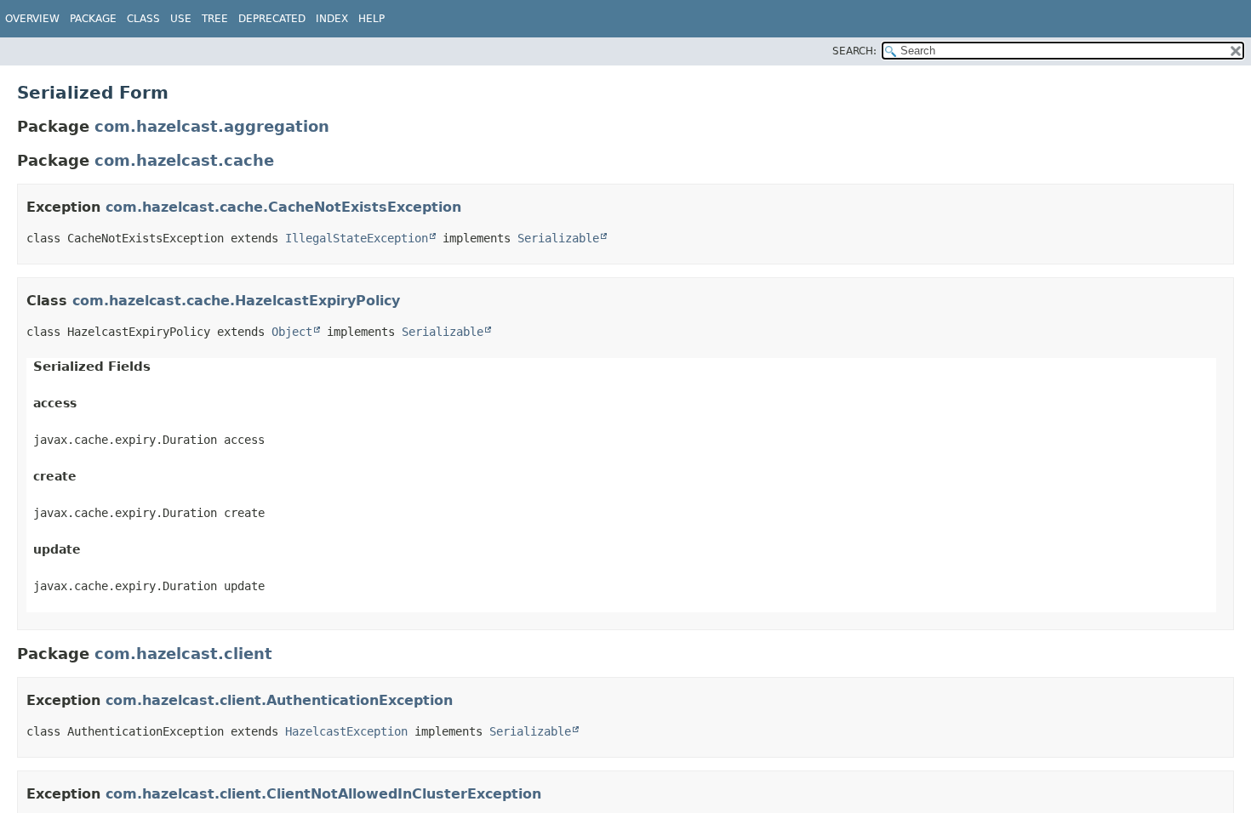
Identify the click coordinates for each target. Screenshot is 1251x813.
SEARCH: (854, 51)
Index (332, 19)
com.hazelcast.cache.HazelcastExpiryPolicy (236, 301)
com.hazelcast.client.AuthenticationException (279, 700)
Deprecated (272, 19)
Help (371, 19)
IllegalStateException (356, 238)
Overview (32, 19)
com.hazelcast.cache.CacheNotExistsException (283, 207)
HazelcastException (346, 731)
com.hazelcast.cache (184, 160)
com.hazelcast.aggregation (211, 126)
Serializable (558, 238)
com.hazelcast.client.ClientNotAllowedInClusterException (323, 794)
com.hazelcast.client (183, 653)
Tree (215, 19)
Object (291, 331)
